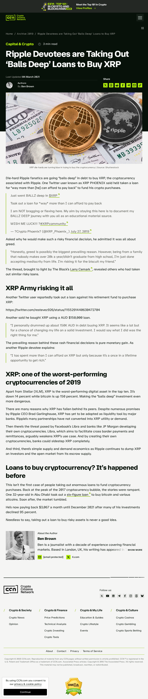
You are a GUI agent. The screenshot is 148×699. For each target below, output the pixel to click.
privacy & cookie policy (28, 684)
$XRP (53, 196)
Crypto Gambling (126, 624)
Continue (25, 692)
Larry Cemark (80, 269)
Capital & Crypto (20, 44)
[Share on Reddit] (117, 85)
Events (84, 630)
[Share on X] (105, 85)
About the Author (47, 533)
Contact (61, 651)
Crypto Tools (51, 637)
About (49, 651)
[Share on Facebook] (123, 85)
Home (9, 33)
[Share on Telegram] (128, 85)
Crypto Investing (54, 630)
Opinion (13, 624)
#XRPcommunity (53, 224)
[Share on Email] (134, 85)
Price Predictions (54, 617)
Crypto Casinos (125, 617)
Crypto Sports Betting (128, 630)
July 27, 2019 (80, 231)
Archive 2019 (25, 33)
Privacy (74, 651)
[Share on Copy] (140, 85)
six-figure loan (77, 495)
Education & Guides (91, 617)
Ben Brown (27, 86)
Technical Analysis (55, 624)
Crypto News (16, 617)
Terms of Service (92, 651)
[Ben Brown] (20, 545)
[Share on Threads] (111, 85)
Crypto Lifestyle (89, 624)
